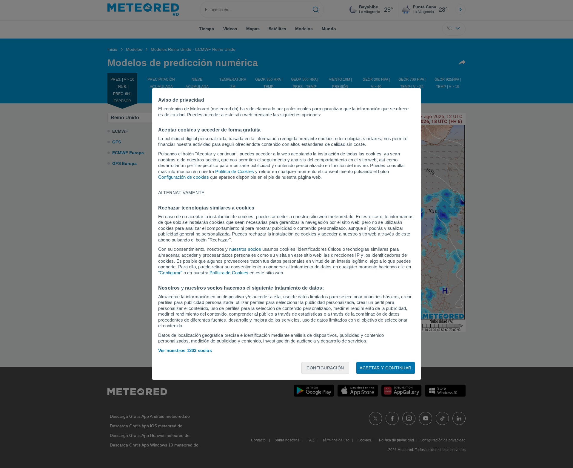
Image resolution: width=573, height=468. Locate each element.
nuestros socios (245, 249)
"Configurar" (170, 272)
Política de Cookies (234, 171)
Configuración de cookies (183, 177)
